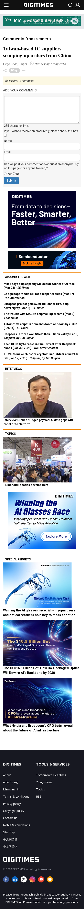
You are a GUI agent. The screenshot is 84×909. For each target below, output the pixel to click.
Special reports (18, 559)
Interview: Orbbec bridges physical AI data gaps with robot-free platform (39, 422)
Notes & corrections (16, 825)
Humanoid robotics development (26, 485)
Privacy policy (12, 804)
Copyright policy (13, 811)
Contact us (10, 818)
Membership (11, 789)
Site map (9, 832)
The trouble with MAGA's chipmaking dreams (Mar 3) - (40, 316)
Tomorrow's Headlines (51, 775)
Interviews (13, 368)
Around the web (17, 277)
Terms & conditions (16, 796)
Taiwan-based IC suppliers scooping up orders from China (37, 52)
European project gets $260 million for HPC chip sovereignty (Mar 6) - (36, 306)
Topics (10, 433)
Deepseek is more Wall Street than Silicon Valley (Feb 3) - (42, 336)
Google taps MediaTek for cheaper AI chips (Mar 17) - (40, 296)
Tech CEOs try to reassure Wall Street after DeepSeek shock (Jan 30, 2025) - (40, 346)
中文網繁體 (10, 839)
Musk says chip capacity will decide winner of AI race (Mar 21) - (39, 286)
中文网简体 (10, 846)
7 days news (44, 782)
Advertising (10, 782)
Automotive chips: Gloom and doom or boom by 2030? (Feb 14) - (40, 326)
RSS (38, 796)
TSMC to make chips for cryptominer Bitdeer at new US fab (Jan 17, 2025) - (41, 356)
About (7, 775)
